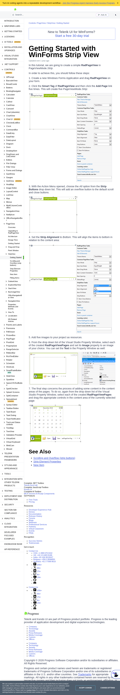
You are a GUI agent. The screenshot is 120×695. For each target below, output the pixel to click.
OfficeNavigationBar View (15, 296)
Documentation (35, 514)
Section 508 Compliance (10, 511)
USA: (42, 553)
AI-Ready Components (45, 494)
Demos (32, 512)
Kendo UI (28, 489)
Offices (31, 639)
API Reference (12, 549)
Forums (32, 518)
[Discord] (34, 583)
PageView (41, 23)
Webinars (33, 522)
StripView (51, 23)
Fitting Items (14, 278)
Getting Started (14, 243)
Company (33, 627)
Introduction (11, 21)
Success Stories (35, 541)
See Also (40, 452)
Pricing (32, 502)
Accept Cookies (85, 688)
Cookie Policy (31, 690)
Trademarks (84, 674)
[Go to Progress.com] (31, 615)
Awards (32, 631)
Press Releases (35, 633)
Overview (11, 227)
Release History (35, 516)
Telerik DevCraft (30, 485)
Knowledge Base (13, 544)
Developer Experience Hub (40, 510)
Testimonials (34, 543)
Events (31, 531)
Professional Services (38, 525)
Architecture (12, 236)
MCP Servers (29, 494)
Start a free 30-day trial (72, 36)
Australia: (44, 562)
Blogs (31, 520)
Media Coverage (36, 635)
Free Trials (33, 500)
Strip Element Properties (15, 270)
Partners (32, 527)
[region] (60, 688)
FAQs (31, 533)
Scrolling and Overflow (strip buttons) (15, 263)
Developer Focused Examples (10, 535)
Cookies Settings (107, 688)
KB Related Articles (12, 320)
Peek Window (13, 250)
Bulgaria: (44, 559)
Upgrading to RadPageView (13, 232)
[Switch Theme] (116, 15)
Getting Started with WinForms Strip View (64, 51)
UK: (42, 555)
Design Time (13, 240)
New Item (13, 274)
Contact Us (33, 551)
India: (43, 557)
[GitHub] (34, 581)
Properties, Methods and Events (13, 306)
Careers (32, 637)
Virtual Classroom (36, 529)
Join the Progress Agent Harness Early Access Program (88, 3)
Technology (33, 629)
